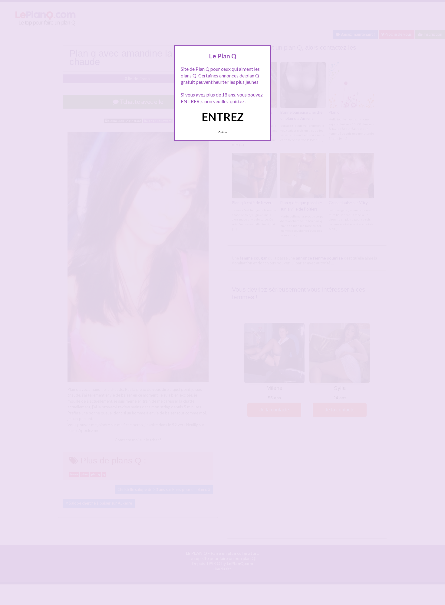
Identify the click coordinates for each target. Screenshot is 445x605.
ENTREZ (223, 116)
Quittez (222, 132)
